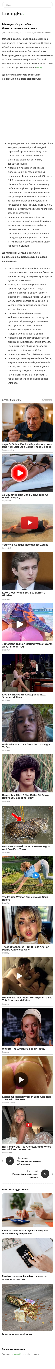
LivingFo (12, 13)
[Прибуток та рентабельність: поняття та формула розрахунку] (27, 1255)
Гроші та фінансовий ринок (17, 1333)
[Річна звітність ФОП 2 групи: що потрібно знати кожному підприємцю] (27, 1210)
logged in (18, 1354)
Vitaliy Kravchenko (44, 32)
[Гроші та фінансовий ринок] (27, 1307)
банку (39, 67)
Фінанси (6, 32)
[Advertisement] (27, 111)
